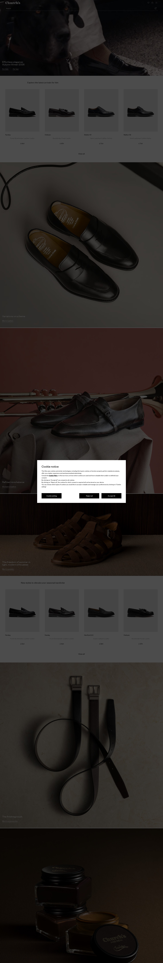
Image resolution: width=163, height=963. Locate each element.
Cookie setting (51, 496)
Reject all (89, 496)
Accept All (111, 496)
